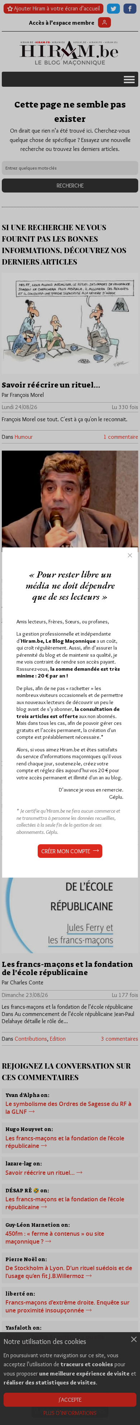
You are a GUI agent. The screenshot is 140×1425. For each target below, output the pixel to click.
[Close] (130, 555)
